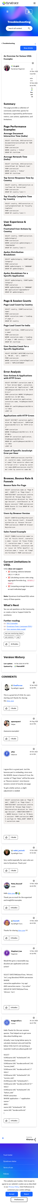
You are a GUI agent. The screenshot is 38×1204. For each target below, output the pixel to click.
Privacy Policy (14, 1187)
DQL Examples (12, 623)
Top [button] (3, 1138)
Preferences (19, 1200)
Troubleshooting (9, 43)
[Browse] (8, 11)
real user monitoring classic (14, 633)
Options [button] (35, 43)
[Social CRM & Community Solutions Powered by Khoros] (31, 1139)
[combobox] (19, 28)
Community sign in (28, 11)
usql (18, 637)
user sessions (9, 637)
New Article (28, 48)
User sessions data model (16, 629)
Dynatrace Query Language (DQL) (19, 626)
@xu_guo (10, 701)
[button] (11, 1194)
